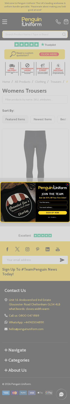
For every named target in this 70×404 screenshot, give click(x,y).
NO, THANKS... (52, 217)
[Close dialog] (67, 184)
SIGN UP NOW (52, 213)
